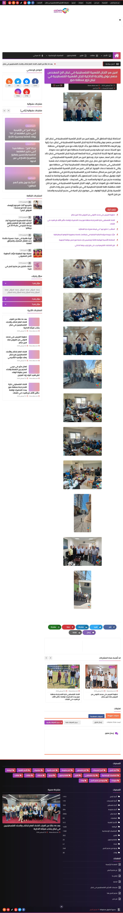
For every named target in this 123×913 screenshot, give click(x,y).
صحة (115, 843)
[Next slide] (46, 658)
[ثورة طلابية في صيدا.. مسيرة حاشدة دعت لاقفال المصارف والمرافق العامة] (37, 238)
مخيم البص (93, 909)
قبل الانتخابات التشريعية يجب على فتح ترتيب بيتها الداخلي (95, 245)
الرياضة (9, 770)
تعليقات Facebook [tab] (96, 716)
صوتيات (81, 2)
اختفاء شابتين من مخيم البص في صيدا (18, 267)
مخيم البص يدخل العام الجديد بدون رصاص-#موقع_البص (23, 184)
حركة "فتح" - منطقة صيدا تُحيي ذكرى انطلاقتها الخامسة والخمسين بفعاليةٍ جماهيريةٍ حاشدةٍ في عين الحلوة (23, 130)
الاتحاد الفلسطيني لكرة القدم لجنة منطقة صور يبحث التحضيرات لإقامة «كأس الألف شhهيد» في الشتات (81, 222)
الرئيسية (104, 2)
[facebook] (32, 2)
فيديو (73, 2)
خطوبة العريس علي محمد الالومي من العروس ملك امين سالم (93, 214)
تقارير (81, 55)
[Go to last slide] (50, 658)
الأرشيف (39, 2)
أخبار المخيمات (98, 770)
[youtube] (25, 2)
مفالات (28, 775)
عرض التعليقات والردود (53, 722)
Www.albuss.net (53, 832)
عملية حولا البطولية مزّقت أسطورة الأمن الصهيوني (18, 255)
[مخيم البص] (61, 11)
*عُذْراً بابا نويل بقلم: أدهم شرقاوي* (24, 159)
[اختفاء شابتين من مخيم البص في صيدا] (37, 266)
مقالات (92, 55)
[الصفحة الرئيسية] (117, 55)
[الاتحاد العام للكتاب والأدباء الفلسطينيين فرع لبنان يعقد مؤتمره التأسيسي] (34, 354)
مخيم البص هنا (112, 893)
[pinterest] (17, 2)
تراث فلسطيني (90, 775)
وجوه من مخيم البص (98, 780)
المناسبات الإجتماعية (56, 55)
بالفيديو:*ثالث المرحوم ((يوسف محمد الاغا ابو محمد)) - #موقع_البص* (19, 207)
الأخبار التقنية (23, 770)
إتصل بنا (88, 2)
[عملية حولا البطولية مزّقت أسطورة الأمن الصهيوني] (37, 253)
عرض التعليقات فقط (72, 722)
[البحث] (4, 3)
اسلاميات (37, 770)
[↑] (61, 906)
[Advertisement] (61, 33)
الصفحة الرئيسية (108, 88)
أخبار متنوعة (66, 770)
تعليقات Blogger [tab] (113, 715)
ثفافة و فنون (71, 55)
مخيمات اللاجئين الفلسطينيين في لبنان (57, 2)
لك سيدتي (36, 55)
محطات (39, 775)
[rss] (13, 2)
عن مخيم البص (115, 2)
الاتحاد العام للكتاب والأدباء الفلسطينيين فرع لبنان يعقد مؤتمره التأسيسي (16, 354)
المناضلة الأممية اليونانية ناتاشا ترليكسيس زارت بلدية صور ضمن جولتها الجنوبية (87, 239)
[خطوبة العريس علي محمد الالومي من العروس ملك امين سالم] (34, 339)
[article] (65, 646)
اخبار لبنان (113, 813)
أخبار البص (96, 88)
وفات (82, 780)
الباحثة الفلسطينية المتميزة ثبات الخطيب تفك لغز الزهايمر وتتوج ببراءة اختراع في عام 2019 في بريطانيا (18, 224)
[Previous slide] (8, 110)
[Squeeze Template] (119, 909)
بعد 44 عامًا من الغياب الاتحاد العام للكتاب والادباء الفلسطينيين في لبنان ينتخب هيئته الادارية (55, 63)
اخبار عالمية (51, 770)
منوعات (114, 780)
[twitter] (29, 2)
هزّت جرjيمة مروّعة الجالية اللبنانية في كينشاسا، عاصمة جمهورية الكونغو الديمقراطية (84, 234)
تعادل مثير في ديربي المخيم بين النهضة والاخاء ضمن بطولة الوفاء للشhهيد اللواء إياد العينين (23, 371)
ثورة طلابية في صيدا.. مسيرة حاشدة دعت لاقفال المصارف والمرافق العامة (17, 240)
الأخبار (105, 55)
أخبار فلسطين (81, 770)
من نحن (96, 2)
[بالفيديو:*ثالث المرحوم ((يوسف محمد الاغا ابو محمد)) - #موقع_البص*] (37, 205)
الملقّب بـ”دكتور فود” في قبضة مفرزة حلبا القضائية (97, 229)
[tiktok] (21, 2)
